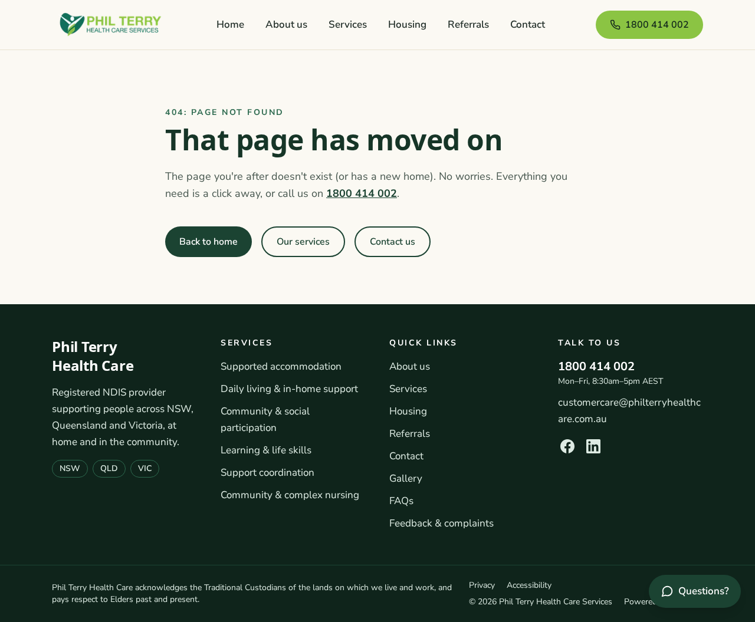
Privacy (482, 585)
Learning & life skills (266, 450)
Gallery (405, 478)
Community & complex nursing (290, 495)
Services (348, 24)
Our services (303, 241)
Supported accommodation (281, 366)
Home (230, 24)
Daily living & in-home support (289, 389)
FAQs (401, 501)
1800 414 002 (657, 24)
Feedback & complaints (441, 523)
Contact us (392, 241)
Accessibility (529, 585)
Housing (407, 24)
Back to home (208, 241)
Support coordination (267, 472)
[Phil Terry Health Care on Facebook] (567, 446)
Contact (527, 24)
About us (286, 24)
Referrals (468, 24)
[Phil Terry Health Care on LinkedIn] (593, 446)
